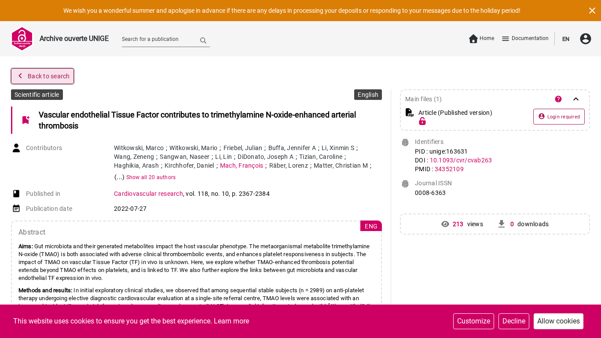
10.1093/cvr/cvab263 (461, 160)
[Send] (203, 40)
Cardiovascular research (148, 193)
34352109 (449, 169)
